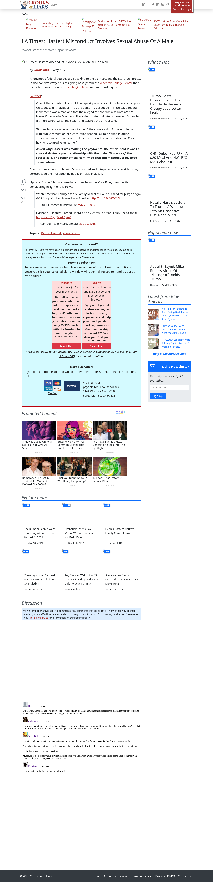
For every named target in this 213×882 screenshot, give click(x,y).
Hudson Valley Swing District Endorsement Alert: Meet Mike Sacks (174, 329)
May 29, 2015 (86, 205)
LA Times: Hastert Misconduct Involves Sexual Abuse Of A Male (98, 41)
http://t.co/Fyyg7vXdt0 (50, 217)
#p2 (68, 217)
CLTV (54, 4)
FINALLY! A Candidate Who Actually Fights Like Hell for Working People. (176, 343)
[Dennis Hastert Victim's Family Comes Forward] (122, 513)
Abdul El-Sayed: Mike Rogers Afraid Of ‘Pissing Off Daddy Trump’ (167, 272)
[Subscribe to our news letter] (163, 4)
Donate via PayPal (72, 385)
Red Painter (156, 221)
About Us (110, 876)
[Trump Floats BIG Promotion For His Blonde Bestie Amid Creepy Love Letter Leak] (169, 79)
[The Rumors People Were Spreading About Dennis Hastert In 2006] (41, 513)
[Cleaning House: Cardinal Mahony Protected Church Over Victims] (41, 560)
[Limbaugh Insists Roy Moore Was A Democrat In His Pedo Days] (81, 513)
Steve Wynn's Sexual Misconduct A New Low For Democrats (122, 579)
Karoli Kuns (41, 70)
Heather (154, 284)
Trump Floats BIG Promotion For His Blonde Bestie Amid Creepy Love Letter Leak (166, 104)
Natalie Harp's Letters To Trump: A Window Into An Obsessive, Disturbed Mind (167, 208)
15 (150, 240)
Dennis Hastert (51, 233)
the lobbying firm (76, 87)
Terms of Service (39, 617)
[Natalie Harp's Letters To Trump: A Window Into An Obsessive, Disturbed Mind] (169, 186)
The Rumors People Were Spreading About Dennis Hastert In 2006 (39, 533)
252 (25, 505)
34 (105, 551)
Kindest (52, 393)
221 (22, 198)
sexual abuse (71, 233)
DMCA (171, 876)
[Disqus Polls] (81, 660)
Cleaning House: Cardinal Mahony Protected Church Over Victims (40, 579)
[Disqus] (81, 737)
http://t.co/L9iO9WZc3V (105, 198)
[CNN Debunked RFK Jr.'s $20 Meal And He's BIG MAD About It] (169, 137)
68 (105, 505)
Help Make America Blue (169, 354)
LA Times (35, 96)
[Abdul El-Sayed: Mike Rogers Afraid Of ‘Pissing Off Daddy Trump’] (169, 250)
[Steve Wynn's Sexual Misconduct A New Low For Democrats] (122, 560)
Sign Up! (157, 396)
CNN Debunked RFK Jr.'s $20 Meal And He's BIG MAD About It (169, 157)
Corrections (185, 876)
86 (150, 127)
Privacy (160, 876)
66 (24, 551)
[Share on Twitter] (22, 190)
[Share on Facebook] (22, 182)
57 (150, 69)
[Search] (168, 4)
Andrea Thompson (159, 118)
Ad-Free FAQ (67, 356)
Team (98, 876)
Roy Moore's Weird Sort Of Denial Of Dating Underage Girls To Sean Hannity (81, 579)
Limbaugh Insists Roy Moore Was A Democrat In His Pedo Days (81, 533)
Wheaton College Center (116, 83)
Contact (123, 876)
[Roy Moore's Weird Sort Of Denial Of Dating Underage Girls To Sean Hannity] (81, 560)
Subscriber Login (182, 9)
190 (65, 505)
